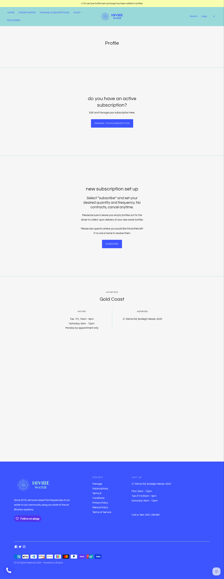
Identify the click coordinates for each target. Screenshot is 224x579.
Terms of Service (101, 512)
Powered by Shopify (53, 562)
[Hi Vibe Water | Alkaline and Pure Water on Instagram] (24, 547)
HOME (11, 12)
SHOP (77, 12)
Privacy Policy (100, 502)
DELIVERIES (13, 20)
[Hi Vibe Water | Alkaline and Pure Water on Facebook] (16, 547)
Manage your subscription (112, 123)
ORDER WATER (27, 12)
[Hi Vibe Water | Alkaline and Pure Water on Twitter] (20, 547)
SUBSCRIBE (112, 244)
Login (204, 16)
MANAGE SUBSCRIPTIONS (54, 12)
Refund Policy (100, 507)
